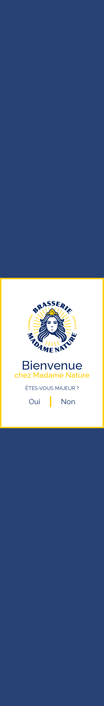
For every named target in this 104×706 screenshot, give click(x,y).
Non (68, 401)
